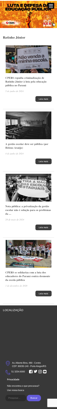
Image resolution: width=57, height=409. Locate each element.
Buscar (33, 398)
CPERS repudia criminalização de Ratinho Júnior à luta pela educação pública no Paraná (26, 81)
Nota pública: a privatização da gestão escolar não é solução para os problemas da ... (28, 210)
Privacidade (13, 379)
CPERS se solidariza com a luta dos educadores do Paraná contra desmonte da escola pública (27, 276)
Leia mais (43, 99)
